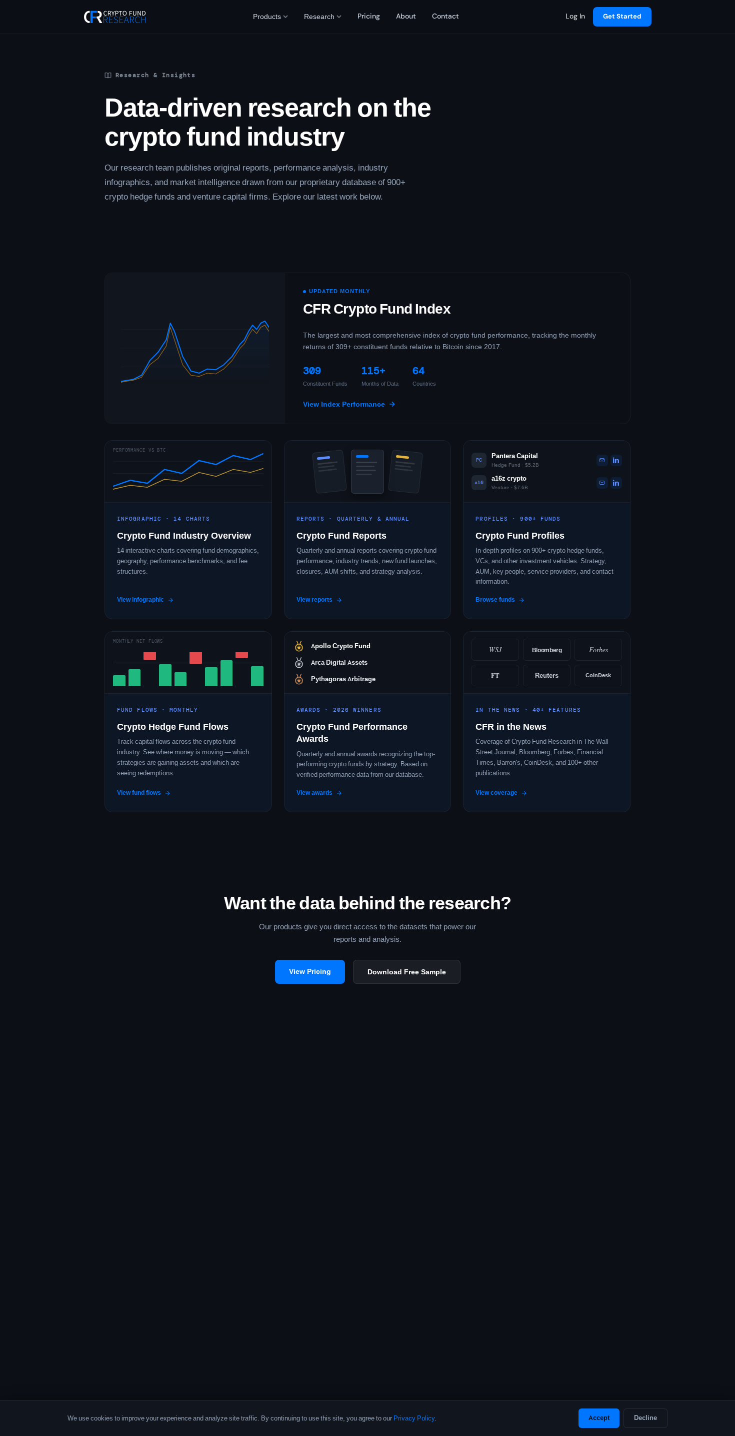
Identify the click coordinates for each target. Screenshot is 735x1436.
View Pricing (310, 971)
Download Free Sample (407, 971)
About (406, 16)
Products (267, 16)
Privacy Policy (414, 1418)
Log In (575, 16)
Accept (599, 1417)
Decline (645, 1417)
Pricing (369, 16)
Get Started (622, 16)
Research (319, 16)
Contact (445, 16)
